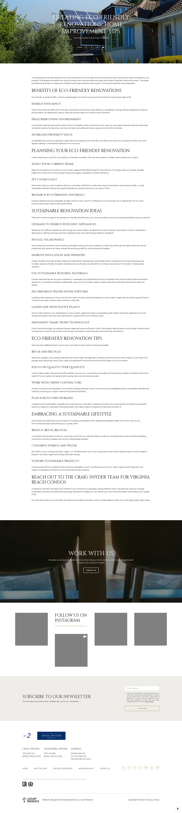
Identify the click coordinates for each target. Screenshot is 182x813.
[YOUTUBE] (146, 768)
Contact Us (105, 768)
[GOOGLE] (157, 768)
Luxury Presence (85, 800)
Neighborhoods (86, 768)
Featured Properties (62, 768)
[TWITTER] (140, 768)
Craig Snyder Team (136, 500)
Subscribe (142, 708)
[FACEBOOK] (123, 768)
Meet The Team (40, 768)
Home (25, 768)
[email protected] (53, 756)
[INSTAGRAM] (129, 768)
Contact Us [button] (91, 570)
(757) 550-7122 (29, 753)
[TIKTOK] (152, 768)
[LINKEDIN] (134, 768)
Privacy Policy (149, 701)
